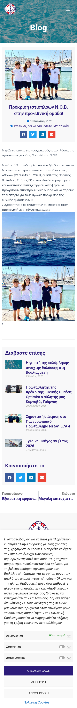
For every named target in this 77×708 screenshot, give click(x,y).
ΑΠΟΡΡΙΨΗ (38, 682)
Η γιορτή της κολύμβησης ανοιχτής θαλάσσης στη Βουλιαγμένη (47, 367)
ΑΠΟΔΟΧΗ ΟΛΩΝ (38, 671)
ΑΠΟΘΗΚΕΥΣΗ (39, 693)
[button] (23, 134)
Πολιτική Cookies (36, 702)
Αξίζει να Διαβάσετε (37, 126)
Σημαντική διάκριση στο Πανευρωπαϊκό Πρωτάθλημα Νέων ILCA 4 (48, 421)
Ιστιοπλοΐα (61, 126)
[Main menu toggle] (68, 9)
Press (18, 126)
